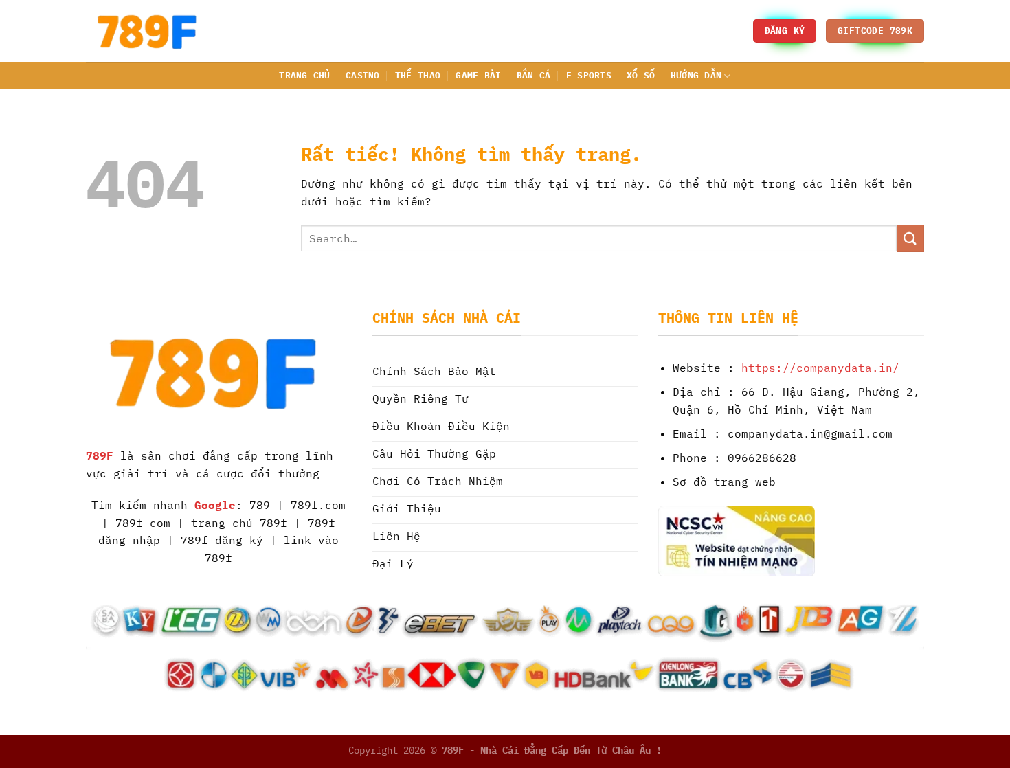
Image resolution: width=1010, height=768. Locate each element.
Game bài (478, 75)
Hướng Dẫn (696, 75)
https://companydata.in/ (820, 367)
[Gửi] (910, 238)
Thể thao (417, 75)
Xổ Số (641, 75)
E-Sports (588, 75)
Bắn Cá (534, 75)
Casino (363, 75)
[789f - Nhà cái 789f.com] (154, 31)
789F (99, 455)
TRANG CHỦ (304, 75)
